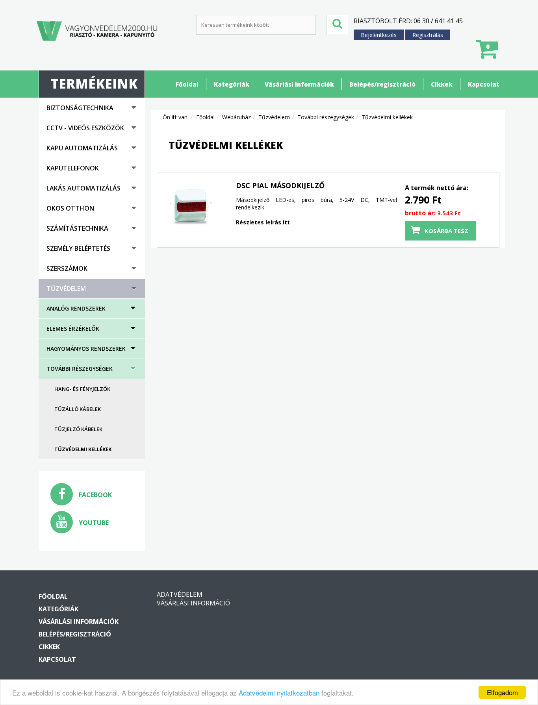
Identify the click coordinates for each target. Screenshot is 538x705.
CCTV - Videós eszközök (85, 128)
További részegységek (79, 368)
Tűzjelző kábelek (78, 429)
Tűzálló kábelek (77, 409)
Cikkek (442, 84)
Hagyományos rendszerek (86, 348)
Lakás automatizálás (83, 188)
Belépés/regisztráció (382, 84)
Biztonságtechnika (79, 108)
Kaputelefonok (72, 168)
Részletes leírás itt (263, 222)
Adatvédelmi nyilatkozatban (279, 693)
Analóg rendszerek (76, 308)
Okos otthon (70, 208)
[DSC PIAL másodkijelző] (190, 205)
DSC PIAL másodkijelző (280, 185)
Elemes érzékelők (72, 328)
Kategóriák (231, 84)
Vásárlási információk (299, 84)
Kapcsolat (483, 84)
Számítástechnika (77, 228)
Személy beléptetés (78, 248)
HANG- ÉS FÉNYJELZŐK (82, 388)
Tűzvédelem (66, 288)
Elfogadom (502, 692)
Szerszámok (66, 268)
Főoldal (187, 84)
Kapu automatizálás (82, 148)
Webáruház (236, 117)
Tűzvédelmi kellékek (82, 449)
